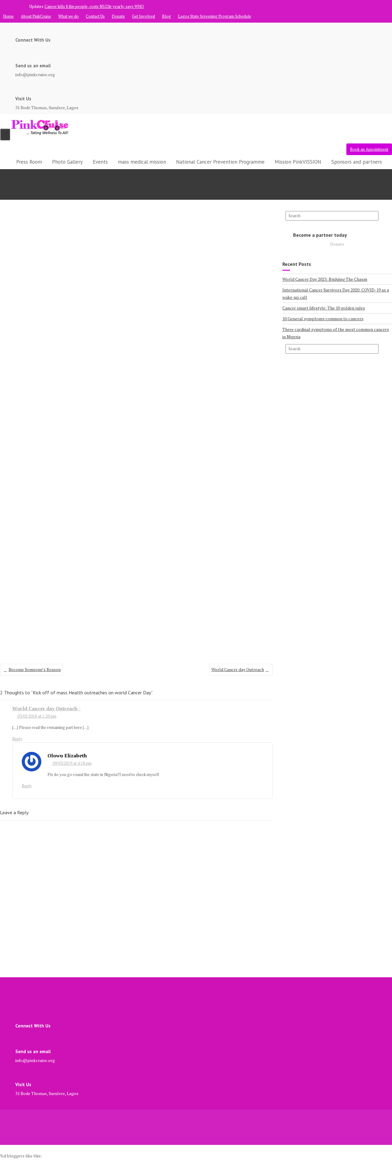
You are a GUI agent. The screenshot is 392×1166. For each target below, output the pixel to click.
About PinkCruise (36, 16)
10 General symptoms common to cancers (323, 318)
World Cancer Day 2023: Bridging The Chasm (324, 279)
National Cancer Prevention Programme (220, 161)
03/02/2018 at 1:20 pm (36, 716)
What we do (68, 16)
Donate (118, 16)
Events (100, 161)
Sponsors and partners (356, 161)
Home (8, 16)
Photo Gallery (67, 161)
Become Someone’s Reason (35, 669)
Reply (17, 738)
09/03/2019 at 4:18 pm (72, 763)
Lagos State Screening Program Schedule (214, 16)
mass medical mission (142, 161)
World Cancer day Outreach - (46, 708)
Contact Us (95, 16)
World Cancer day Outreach (237, 669)
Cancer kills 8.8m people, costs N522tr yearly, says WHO (94, 6)
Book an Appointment (369, 149)
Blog (166, 16)
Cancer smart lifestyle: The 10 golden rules (323, 308)
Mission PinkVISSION (298, 161)
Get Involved (143, 16)
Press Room (29, 161)
